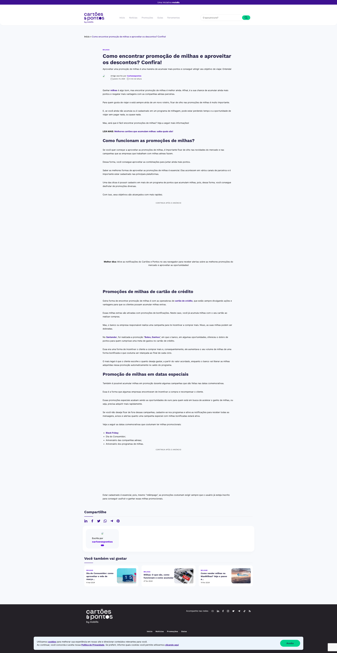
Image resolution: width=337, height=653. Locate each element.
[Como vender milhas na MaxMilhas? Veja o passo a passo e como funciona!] (241, 575)
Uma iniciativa (164, 2)
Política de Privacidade (92, 645)
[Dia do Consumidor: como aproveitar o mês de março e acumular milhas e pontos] (126, 575)
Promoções (147, 17)
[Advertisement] (168, 223)
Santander (111, 337)
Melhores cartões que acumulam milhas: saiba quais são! (143, 131)
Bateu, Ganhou (152, 337)
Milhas (106, 50)
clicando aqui (172, 645)
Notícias (133, 17)
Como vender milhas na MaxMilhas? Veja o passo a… (214, 576)
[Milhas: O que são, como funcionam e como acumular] (183, 575)
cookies (52, 641)
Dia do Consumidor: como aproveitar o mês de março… (99, 576)
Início (122, 17)
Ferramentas (173, 17)
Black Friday (112, 432)
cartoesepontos (134, 76)
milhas (113, 90)
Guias (160, 17)
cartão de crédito (184, 300)
